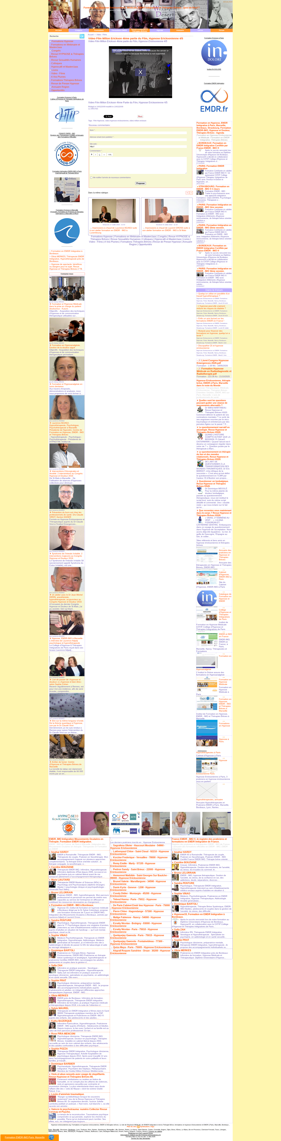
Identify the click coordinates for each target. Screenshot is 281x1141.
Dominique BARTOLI (62, 950)
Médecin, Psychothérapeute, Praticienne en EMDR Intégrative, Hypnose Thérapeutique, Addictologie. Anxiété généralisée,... (203, 898)
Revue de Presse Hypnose (65, 83)
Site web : (93, 144)
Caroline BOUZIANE (62, 867)
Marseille (56, 1129)
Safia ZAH (56, 965)
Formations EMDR (119, 30)
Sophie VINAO (59, 935)
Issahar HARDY (60, 852)
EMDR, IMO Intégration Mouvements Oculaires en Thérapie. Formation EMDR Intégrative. (76, 840)
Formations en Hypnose (224, 724)
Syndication (144, 1126)
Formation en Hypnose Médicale (225, 681)
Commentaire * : (96, 151)
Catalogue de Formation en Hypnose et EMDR (225, 597)
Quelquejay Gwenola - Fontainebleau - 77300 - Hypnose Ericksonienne (137, 942)
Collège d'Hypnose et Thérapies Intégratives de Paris (225, 614)
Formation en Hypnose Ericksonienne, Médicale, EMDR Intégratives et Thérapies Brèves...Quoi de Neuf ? (142, 7)
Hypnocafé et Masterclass (64, 66)
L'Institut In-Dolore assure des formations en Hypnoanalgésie (210, 673)
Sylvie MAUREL (60, 1008)
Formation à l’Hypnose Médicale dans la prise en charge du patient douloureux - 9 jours (65, 306)
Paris (50, 1129)
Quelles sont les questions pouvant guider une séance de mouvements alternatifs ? (212, 403)
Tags (152, 1126)
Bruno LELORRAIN (62, 892)
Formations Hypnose (62, 41)
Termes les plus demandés (140, 1138)
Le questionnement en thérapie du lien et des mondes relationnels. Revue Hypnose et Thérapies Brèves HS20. (214, 455)
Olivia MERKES (59, 995)
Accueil (58, 30)
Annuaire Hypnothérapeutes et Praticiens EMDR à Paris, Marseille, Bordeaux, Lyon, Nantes (212, 804)
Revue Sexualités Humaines (66, 60)
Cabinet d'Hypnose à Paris (208, 755)
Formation (201, 365)
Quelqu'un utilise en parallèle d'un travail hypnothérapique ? (213, 294)
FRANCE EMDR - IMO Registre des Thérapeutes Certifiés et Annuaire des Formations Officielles (67, 135)
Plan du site (131, 1126)
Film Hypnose (98, 121)
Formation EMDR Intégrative (214, 83)
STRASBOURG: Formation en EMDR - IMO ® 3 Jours (213, 187)
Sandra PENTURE (61, 920)
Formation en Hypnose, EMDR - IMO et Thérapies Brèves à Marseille (225, 705)
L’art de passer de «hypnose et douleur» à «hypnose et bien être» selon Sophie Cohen (65, 681)
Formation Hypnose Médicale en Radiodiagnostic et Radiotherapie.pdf (214, 371)
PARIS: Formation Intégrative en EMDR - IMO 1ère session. (214, 205)
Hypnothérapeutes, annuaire (209, 799)
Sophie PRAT (58, 980)
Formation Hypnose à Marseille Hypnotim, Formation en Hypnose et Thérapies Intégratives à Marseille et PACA (67, 211)
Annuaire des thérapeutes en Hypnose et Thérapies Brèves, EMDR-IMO (213, 564)
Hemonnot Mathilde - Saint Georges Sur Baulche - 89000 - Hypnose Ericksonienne (139, 876)
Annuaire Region (60, 87)
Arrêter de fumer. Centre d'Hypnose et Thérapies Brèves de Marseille (65, 764)
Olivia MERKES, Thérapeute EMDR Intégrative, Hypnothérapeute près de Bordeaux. (66, 258)
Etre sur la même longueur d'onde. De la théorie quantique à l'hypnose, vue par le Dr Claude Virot (66, 723)
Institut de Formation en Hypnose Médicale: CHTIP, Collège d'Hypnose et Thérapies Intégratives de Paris (212, 625)
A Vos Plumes (58, 77)
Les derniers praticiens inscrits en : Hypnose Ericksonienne (137, 842)
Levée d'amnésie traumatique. (67, 1094)
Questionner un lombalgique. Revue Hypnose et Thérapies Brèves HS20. (213, 483)
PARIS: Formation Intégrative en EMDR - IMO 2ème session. (214, 226)
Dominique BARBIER (63, 1064)
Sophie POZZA (59, 1048)
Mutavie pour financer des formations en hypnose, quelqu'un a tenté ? (213, 333)
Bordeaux (71, 1129)
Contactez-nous (67, 274)
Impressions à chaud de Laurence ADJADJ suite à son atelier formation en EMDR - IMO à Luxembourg (113, 230)
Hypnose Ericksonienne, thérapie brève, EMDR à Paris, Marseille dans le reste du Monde (213, 383)
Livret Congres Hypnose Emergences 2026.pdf (213, 361)
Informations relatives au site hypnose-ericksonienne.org (140, 1135)
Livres (200, 30)
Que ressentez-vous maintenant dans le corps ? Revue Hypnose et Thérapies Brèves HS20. (214, 513)
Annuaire (180, 30)
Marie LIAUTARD (60, 880)
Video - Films (58, 73)
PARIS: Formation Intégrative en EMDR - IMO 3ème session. (214, 269)
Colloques (56, 63)
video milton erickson (138, 121)
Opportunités (58, 90)
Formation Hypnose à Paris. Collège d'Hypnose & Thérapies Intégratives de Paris (67, 99)
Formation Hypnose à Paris (214, 38)
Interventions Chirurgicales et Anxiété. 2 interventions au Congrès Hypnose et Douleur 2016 (66, 473)
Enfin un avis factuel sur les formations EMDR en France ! (210, 319)
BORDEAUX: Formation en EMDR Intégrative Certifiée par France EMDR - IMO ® (212, 145)
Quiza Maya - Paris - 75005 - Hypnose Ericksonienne (142, 947)
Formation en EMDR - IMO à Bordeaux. (72, 905)
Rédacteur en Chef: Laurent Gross (140, 1133)
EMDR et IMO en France (225, 635)
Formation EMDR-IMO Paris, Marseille (25, 1137)
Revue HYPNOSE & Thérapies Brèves (139, 30)
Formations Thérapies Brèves (66, 80)
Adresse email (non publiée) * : (102, 137)
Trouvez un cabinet (155, 1131)
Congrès (78, 30)
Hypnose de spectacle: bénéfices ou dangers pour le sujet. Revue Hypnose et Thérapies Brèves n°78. (66, 266)
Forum (221, 30)
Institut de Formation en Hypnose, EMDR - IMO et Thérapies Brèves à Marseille (212, 716)
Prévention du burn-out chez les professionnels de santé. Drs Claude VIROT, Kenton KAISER (66, 514)
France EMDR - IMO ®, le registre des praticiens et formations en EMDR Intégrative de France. (199, 840)
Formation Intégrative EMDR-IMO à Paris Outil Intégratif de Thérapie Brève (67, 172)
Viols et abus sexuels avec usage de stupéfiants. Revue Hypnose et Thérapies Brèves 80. (77, 1075)
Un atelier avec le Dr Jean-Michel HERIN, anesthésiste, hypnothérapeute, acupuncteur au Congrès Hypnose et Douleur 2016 (66, 598)
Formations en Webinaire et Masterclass (64, 46)
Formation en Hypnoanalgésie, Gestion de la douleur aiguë (64, 346)
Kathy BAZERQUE (61, 1021)
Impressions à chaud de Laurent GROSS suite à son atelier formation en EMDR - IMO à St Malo (166, 229)
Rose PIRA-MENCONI (63, 1033)
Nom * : (93, 130)
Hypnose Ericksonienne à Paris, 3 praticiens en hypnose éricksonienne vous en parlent (213, 779)
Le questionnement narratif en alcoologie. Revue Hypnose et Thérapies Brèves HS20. (213, 429)
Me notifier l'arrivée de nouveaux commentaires (112, 178)
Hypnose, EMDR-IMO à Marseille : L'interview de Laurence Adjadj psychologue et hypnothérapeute (66, 640)
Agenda (160, 30)
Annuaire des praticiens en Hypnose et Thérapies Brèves (225, 555)
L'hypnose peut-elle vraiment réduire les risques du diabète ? (211, 307)
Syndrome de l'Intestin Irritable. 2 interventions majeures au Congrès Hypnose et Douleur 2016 (65, 555)
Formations (99, 30)
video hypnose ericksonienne (117, 121)
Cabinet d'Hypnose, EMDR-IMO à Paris (225, 575)
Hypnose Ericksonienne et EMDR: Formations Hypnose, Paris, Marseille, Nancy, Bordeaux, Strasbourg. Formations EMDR (212, 301)
